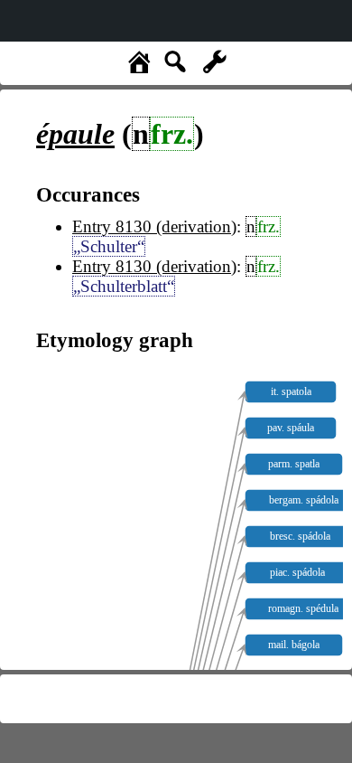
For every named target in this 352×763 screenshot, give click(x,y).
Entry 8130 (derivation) (154, 226)
